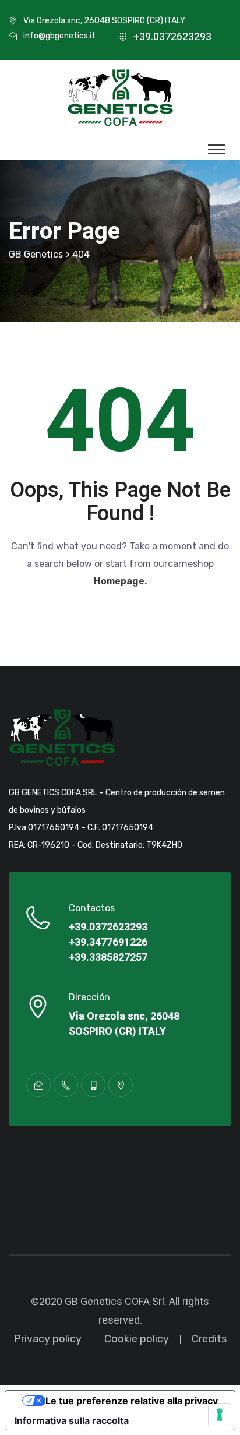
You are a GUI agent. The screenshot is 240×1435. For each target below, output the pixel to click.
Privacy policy (48, 1338)
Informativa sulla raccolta (72, 1420)
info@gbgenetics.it (59, 36)
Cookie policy (136, 1338)
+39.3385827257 (108, 957)
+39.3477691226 (108, 942)
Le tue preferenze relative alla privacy (131, 1400)
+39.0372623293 (172, 37)
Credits (209, 1338)
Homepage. (120, 581)
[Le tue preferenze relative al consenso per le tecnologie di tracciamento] (220, 1415)
